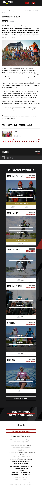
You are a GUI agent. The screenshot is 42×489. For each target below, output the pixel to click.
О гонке (4, 21)
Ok (33, 431)
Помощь (28, 445)
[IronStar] (7, 3)
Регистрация (21, 189)
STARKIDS (17, 131)
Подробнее (21, 196)
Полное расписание (21, 398)
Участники (12, 21)
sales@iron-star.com (25, 459)
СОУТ (30, 482)
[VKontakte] (17, 425)
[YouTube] (21, 425)
